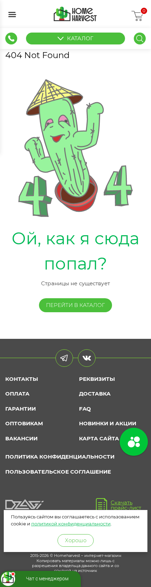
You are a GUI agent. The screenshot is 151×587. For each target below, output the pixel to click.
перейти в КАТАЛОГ (75, 305)
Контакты (21, 379)
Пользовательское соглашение (58, 471)
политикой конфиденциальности (71, 523)
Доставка (95, 393)
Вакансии (21, 438)
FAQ (85, 408)
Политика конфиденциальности (59, 456)
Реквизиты (97, 379)
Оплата (17, 393)
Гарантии (20, 408)
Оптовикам (24, 423)
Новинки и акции (107, 423)
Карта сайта (99, 438)
